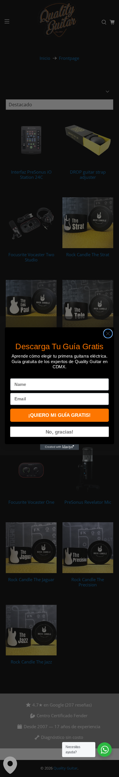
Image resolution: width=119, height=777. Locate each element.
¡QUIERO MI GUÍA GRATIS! (59, 415)
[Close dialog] (108, 333)
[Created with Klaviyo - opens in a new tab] (59, 447)
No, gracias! (60, 431)
